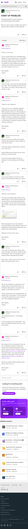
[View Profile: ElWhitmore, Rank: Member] (3, 470)
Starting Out (9, 454)
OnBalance (15, 449)
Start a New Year (10, 476)
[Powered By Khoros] (14, 489)
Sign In (24, 2)
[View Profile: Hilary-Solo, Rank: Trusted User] (3, 427)
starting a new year (11, 469)
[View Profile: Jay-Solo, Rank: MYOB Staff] (3, 441)
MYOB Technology (14, 519)
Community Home (5, 485)
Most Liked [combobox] (23, 40)
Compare (3, 501)
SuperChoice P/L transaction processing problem (14, 447)
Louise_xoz (8, 10)
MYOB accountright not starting (14, 433)
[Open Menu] (26, 6)
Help (20, 485)
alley (13, 478)
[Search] (16, 2)
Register (20, 2)
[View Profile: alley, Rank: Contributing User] (3, 477)
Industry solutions (5, 512)
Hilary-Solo (14, 427)
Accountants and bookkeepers (8, 510)
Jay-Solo (15, 442)
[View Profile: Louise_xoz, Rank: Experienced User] (3, 11)
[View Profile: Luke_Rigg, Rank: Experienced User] (3, 463)
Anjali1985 (15, 434)
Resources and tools (5, 514)
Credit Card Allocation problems (14, 462)
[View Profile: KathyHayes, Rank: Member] (3, 455)
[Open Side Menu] (2, 2)
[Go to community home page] (6, 2)
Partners (3, 507)
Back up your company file (16, 351)
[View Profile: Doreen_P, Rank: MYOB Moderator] (3, 45)
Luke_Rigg (14, 464)
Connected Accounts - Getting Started (14, 426)
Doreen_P (7, 44)
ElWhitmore (14, 471)
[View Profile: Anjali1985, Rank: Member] (3, 434)
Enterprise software (5, 505)
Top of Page (14, 485)
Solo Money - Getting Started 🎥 (15, 440)
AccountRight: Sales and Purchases (10, 6)
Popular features (4, 503)
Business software (5, 498)
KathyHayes (15, 457)
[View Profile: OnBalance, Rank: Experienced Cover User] (3, 448)
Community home (9, 393)
